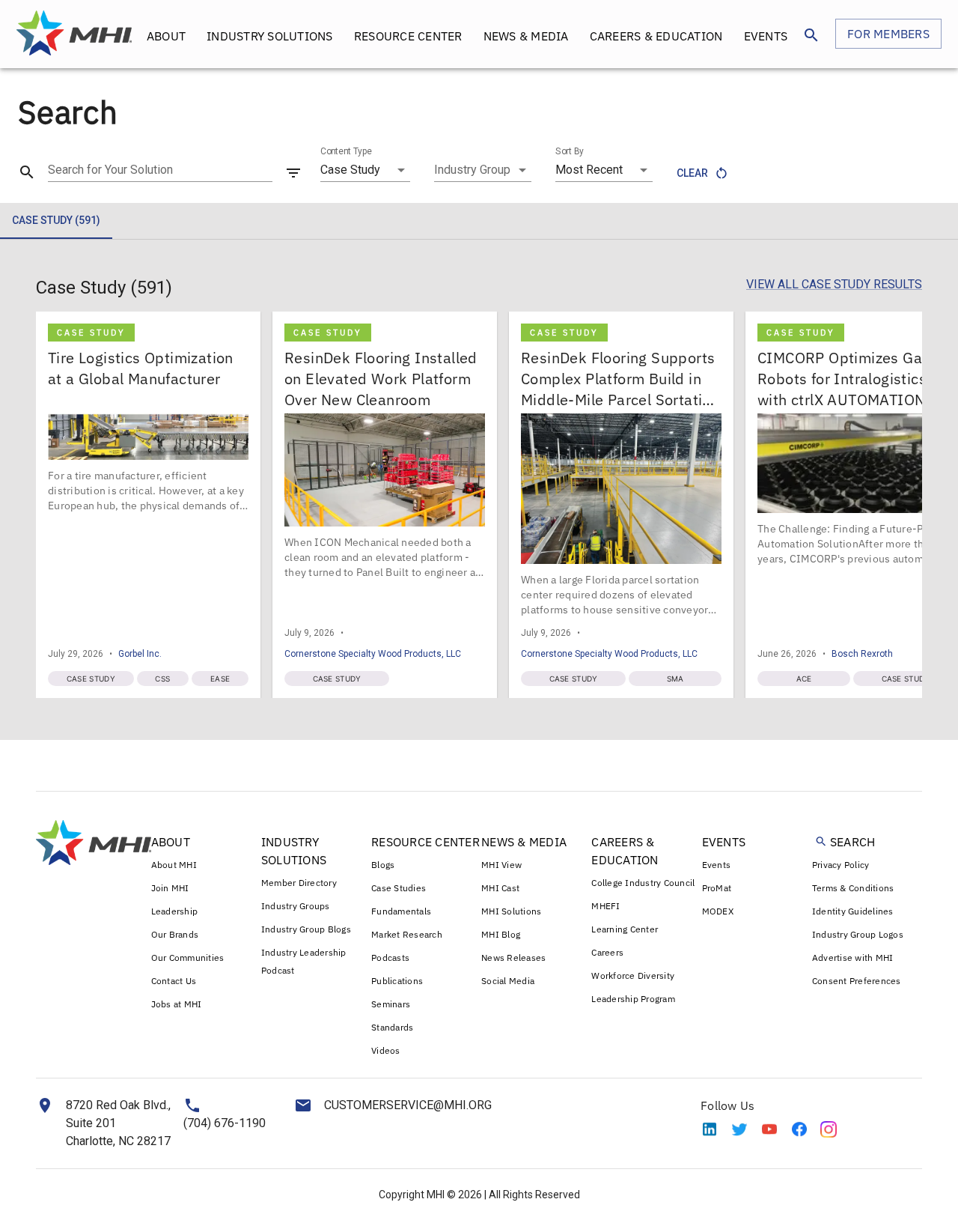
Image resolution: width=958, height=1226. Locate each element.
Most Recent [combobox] (589, 170)
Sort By (569, 151)
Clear (692, 173)
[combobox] (482, 170)
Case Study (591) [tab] (56, 220)
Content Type (346, 151)
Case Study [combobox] (350, 170)
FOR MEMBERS (888, 33)
